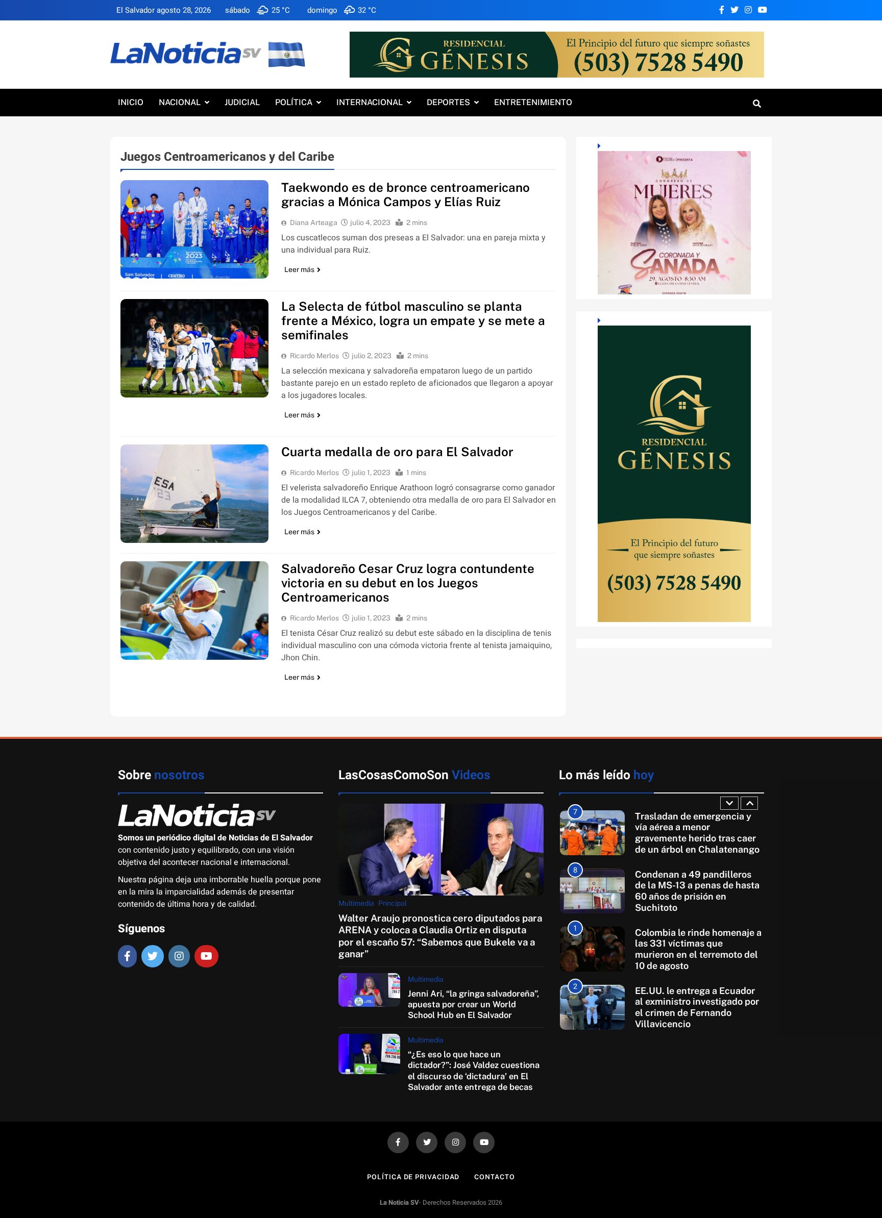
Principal (392, 903)
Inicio (130, 102)
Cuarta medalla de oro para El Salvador (397, 451)
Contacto (494, 1177)
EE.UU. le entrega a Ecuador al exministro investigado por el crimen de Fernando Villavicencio (697, 1007)
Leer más (299, 269)
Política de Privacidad (413, 1177)
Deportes (448, 102)
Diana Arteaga (313, 222)
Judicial (242, 102)
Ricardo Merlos (314, 356)
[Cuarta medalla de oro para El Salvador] (194, 493)
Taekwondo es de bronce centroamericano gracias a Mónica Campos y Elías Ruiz (405, 194)
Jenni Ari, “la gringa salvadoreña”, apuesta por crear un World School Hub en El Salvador (473, 1004)
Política (293, 102)
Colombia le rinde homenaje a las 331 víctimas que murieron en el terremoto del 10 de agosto (698, 949)
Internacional (369, 102)
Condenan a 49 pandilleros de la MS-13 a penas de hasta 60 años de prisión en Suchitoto (697, 891)
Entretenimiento (533, 102)
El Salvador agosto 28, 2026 (163, 10)
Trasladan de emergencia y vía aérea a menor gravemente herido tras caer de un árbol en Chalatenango (697, 833)
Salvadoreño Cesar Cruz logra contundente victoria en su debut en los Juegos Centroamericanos (407, 582)
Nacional (180, 102)
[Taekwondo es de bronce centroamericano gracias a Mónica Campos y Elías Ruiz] (194, 229)
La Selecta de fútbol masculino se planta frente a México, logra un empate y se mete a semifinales (413, 320)
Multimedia (356, 903)
